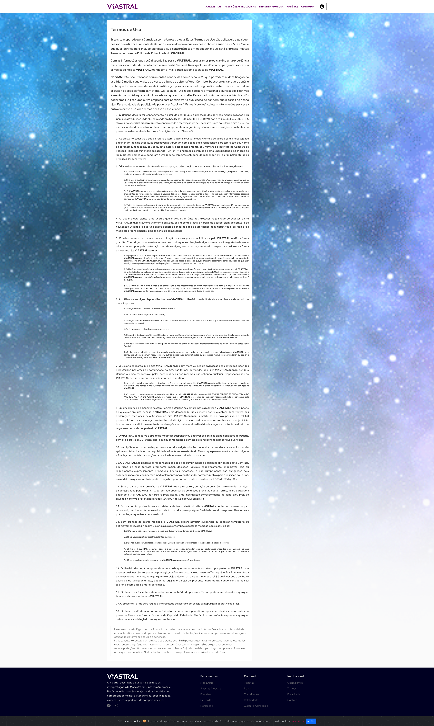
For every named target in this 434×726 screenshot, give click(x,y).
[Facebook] (109, 705)
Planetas (249, 682)
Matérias (292, 6)
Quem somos (295, 682)
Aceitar (311, 721)
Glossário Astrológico (256, 705)
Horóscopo (206, 705)
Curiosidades (251, 694)
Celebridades (251, 700)
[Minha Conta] (322, 6)
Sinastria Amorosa (271, 6)
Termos (292, 688)
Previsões (205, 694)
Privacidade (294, 694)
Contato (292, 700)
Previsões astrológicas (240, 6)
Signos (248, 688)
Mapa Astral (213, 6)
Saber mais (297, 721)
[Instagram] (116, 705)
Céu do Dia (307, 6)
